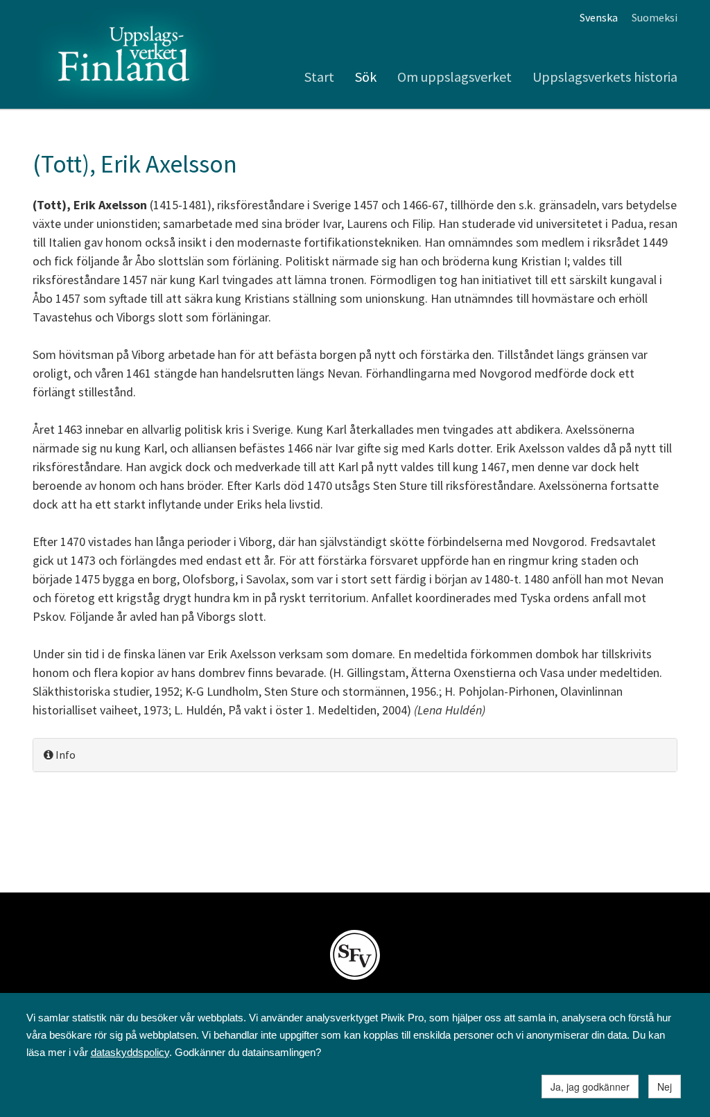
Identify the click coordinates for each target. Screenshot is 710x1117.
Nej (664, 1086)
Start (319, 76)
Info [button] (64, 755)
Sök (365, 76)
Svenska (599, 17)
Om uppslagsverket (454, 76)
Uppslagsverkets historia (604, 76)
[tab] (355, 755)
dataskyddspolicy (130, 1052)
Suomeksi (654, 17)
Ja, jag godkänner (590, 1086)
